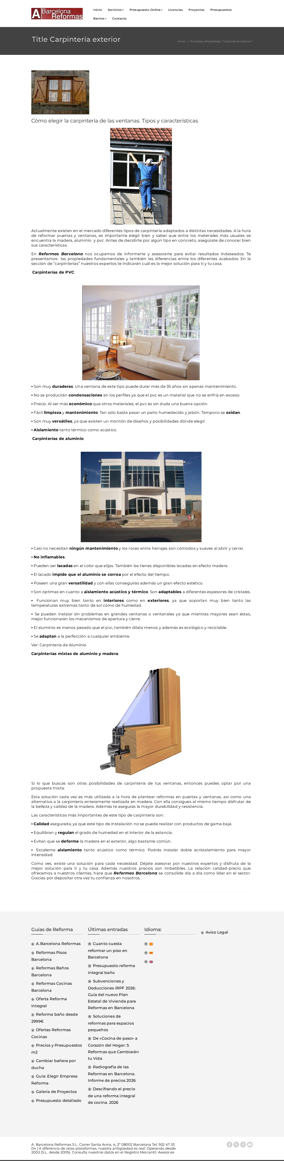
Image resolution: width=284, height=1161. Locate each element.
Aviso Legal (217, 932)
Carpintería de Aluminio (63, 645)
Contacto (119, 18)
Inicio (97, 10)
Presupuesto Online (145, 10)
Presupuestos (221, 10)
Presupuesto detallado (58, 1100)
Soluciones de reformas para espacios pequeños (111, 1023)
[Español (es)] (148, 943)
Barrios (99, 18)
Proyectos (197, 10)
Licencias (175, 10)
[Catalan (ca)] (148, 952)
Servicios (115, 10)
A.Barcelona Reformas (58, 943)
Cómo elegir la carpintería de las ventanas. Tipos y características (114, 120)
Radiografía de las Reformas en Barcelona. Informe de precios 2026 (112, 1074)
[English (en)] (148, 961)
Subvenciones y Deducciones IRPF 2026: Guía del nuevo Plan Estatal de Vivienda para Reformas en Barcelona (112, 994)
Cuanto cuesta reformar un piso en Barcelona (108, 950)
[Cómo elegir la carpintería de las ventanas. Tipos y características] (60, 94)
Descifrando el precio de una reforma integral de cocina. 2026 (111, 1096)
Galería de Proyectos (56, 1091)
